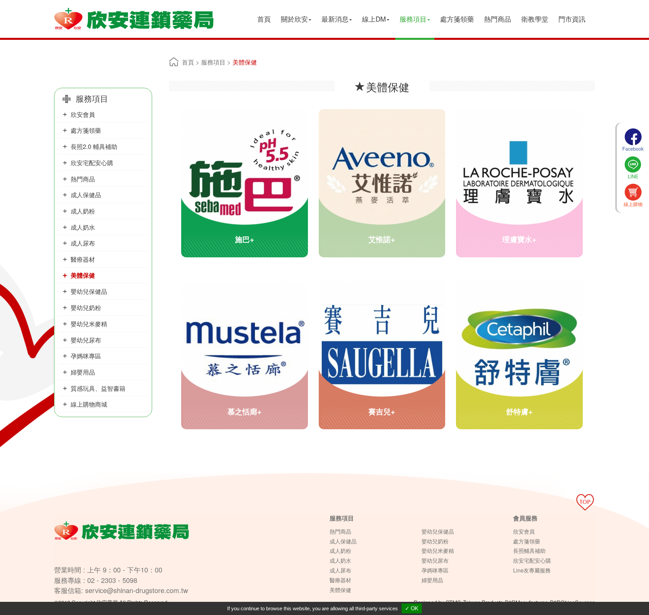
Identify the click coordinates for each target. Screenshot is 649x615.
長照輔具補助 (529, 551)
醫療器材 (83, 259)
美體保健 (83, 275)
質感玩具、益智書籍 (98, 388)
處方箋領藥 (457, 19)
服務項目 (213, 61)
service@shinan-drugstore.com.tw (136, 590)
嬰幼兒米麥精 (89, 323)
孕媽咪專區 (86, 355)
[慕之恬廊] (244, 363)
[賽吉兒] (382, 363)
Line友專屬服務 (532, 570)
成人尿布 (83, 242)
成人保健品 (86, 194)
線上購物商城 (89, 404)
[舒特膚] (519, 363)
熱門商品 (497, 19)
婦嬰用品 (83, 371)
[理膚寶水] (519, 191)
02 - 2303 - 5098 (112, 580)
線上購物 (633, 204)
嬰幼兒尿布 (86, 339)
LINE (633, 176)
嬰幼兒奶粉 (86, 307)
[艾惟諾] (382, 191)
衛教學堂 (534, 19)
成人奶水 (83, 227)
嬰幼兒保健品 (89, 291)
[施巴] (244, 191)
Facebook (633, 148)
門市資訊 (571, 19)
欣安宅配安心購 (92, 162)
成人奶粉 (83, 210)
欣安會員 (83, 114)
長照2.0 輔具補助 (94, 146)
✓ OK (411, 608)
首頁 (264, 19)
